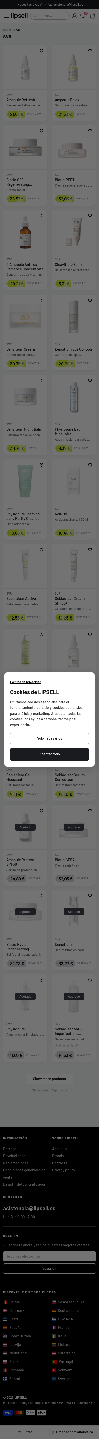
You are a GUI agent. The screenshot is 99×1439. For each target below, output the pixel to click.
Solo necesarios (49, 738)
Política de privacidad (25, 682)
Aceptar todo (49, 754)
